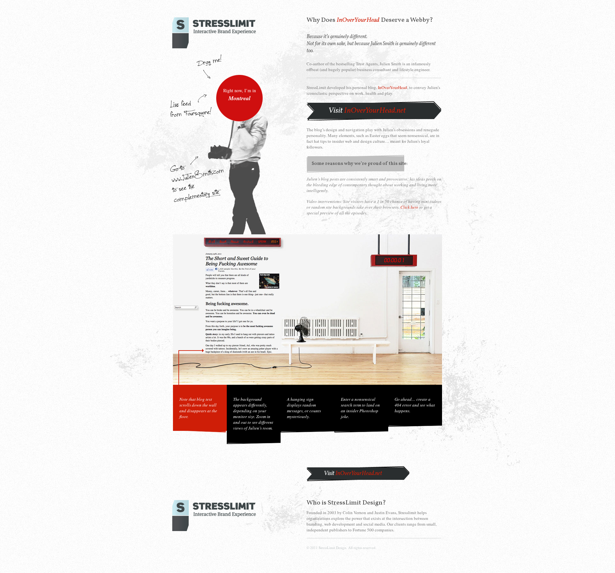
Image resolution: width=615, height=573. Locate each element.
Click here (409, 207)
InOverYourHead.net (367, 110)
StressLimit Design (355, 502)
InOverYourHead (358, 20)
